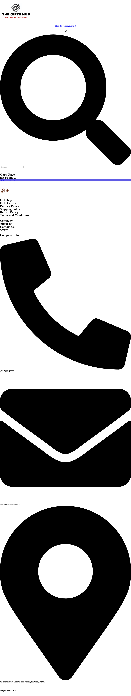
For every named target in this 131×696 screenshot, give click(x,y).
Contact (73, 26)
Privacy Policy (9, 206)
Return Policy (9, 212)
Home (57, 26)
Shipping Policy (10, 209)
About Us (6, 223)
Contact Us (7, 226)
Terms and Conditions (14, 215)
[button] (65, 100)
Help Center (8, 203)
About (67, 26)
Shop (62, 26)
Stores (4, 229)
